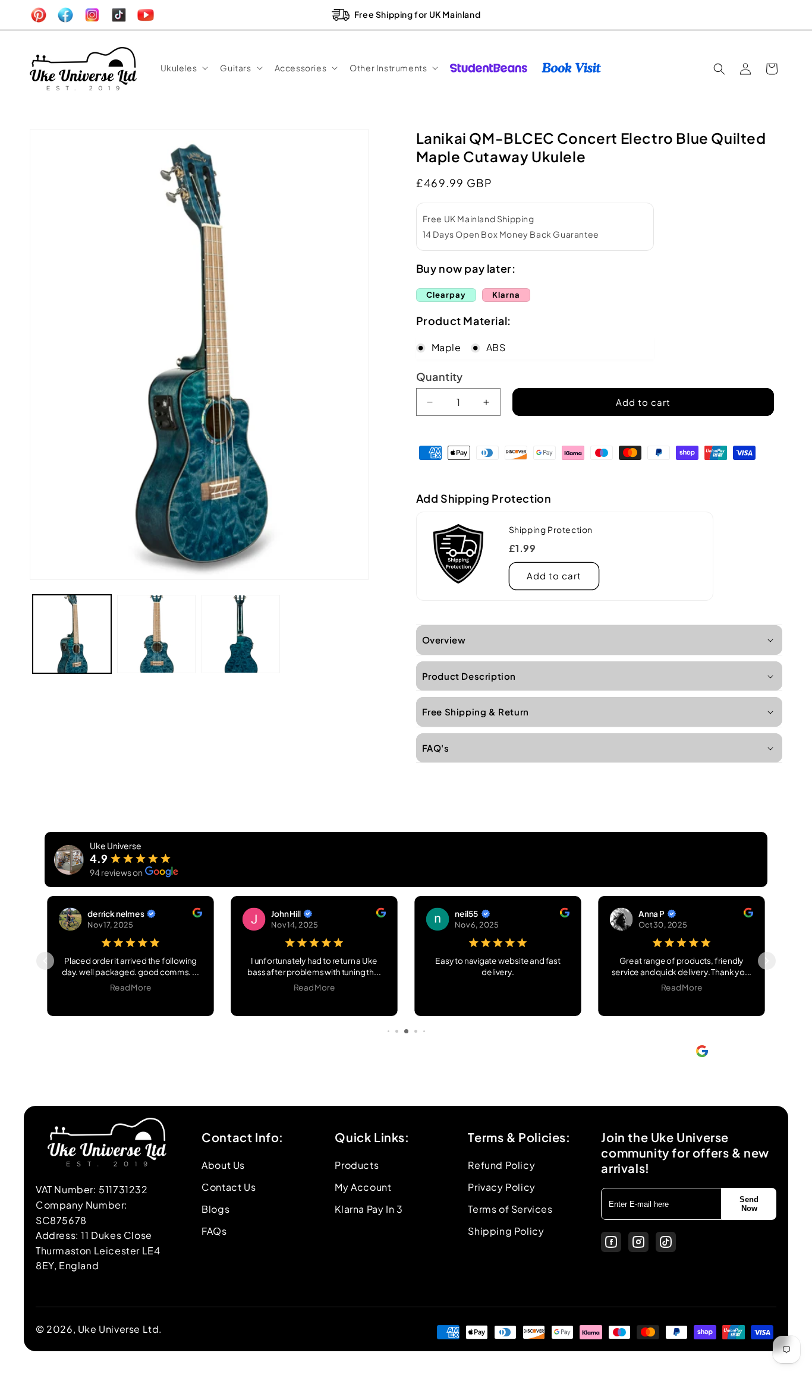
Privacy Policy (501, 1187)
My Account (363, 1187)
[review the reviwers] (197, 914)
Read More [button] (131, 987)
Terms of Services (510, 1209)
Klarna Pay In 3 (368, 1209)
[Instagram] (638, 1242)
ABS (496, 347)
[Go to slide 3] (388, 1031)
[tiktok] (666, 1242)
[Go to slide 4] (396, 1031)
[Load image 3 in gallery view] (241, 634)
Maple (446, 347)
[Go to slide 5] (406, 1031)
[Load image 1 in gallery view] (72, 634)
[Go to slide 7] (424, 1031)
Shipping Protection (551, 529)
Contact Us (229, 1187)
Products (357, 1165)
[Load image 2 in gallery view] (156, 634)
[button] (183, 67)
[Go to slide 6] (415, 1031)
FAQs (214, 1231)
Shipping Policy (506, 1231)
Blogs (215, 1209)
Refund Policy (501, 1165)
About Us (223, 1165)
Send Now (749, 1204)
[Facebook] (611, 1242)
